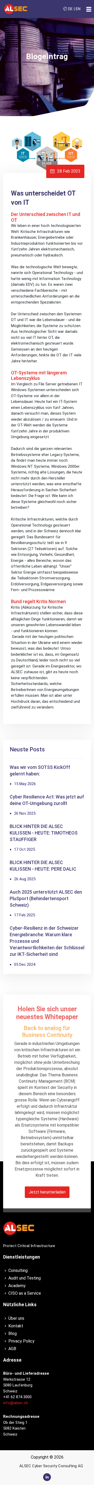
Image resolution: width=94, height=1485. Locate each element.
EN (78, 9)
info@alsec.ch (15, 1403)
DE (70, 9)
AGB (12, 1348)
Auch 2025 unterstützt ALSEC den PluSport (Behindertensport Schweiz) (46, 898)
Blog (12, 1333)
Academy (17, 1285)
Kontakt (15, 1325)
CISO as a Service (24, 1293)
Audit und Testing (24, 1278)
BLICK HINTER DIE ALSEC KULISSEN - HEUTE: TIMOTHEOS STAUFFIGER (44, 833)
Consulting (18, 1270)
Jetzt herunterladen (47, 1192)
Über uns (16, 1318)
